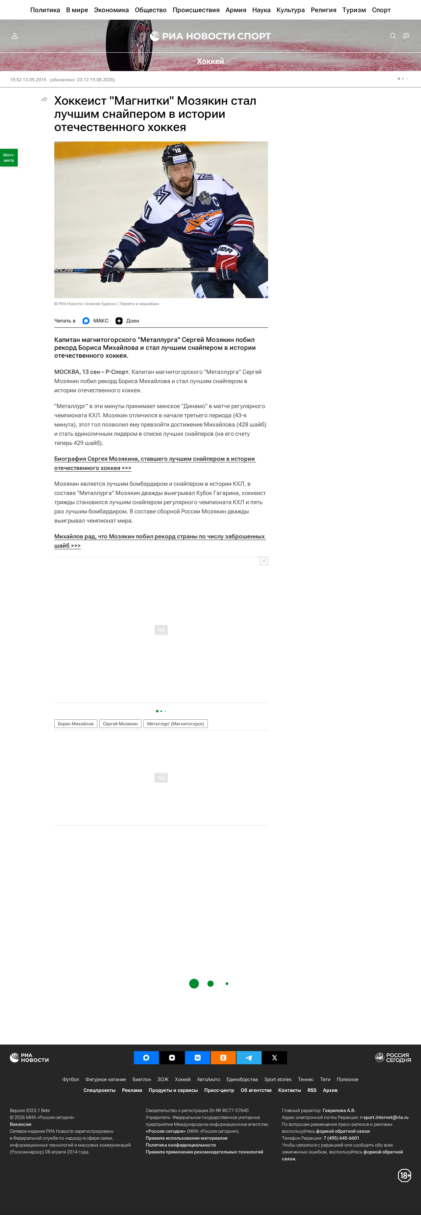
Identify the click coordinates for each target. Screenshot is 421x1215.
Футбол (70, 1079)
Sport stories (277, 1079)
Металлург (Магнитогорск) (175, 723)
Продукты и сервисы (173, 1090)
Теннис (306, 1079)
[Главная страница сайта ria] (188, 36)
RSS (312, 1090)
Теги (325, 1079)
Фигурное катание (106, 1079)
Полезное (348, 1079)
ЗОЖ (163, 1079)
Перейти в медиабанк (139, 303)
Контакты (289, 1090)
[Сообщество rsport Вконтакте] (197, 1057)
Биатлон (142, 1079)
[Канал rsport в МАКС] (146, 1057)
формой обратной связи (343, 1131)
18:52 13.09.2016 (28, 79)
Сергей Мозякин (120, 723)
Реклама (132, 1090)
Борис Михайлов (76, 723)
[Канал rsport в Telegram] (248, 1057)
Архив (330, 1090)
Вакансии (20, 1124)
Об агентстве (256, 1090)
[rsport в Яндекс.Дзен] (172, 1057)
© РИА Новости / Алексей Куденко (85, 303)
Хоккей (182, 1079)
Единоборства (242, 1079)
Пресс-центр (219, 1090)
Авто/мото (208, 1079)
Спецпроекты (99, 1090)
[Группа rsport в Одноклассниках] (223, 1057)
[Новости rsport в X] (274, 1057)
